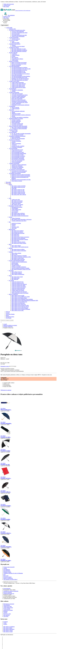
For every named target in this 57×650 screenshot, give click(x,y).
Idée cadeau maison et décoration (19, 250)
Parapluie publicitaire (16, 121)
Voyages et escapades (16, 141)
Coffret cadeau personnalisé (18, 82)
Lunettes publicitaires (16, 103)
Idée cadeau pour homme (17, 200)
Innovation (11, 270)
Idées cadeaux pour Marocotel (18, 303)
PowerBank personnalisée (15, 173)
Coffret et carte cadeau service (18, 86)
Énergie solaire (15, 263)
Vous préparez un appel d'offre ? (10, 579)
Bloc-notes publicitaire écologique (19, 51)
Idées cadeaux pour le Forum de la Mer (20, 305)
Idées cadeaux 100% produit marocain (20, 246)
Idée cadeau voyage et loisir (18, 258)
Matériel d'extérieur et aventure (16, 118)
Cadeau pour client (16, 199)
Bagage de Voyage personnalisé (19, 172)
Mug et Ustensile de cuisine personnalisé (18, 126)
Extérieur (11, 251)
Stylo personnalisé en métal (17, 154)
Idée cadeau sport (15, 235)
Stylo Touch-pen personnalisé (18, 159)
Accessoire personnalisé (17, 168)
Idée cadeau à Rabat (7, 627)
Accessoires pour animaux (17, 58)
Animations (14, 144)
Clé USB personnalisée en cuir (18, 71)
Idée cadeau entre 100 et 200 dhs (19, 194)
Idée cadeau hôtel (15, 240)
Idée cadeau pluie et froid (17, 276)
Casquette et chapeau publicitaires (19, 164)
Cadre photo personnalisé (17, 93)
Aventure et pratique (16, 119)
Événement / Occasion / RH (15, 205)
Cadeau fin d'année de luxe (17, 281)
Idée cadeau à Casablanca (9, 626)
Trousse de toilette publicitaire (18, 97)
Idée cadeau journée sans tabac (18, 214)
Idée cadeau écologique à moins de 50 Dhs (21, 269)
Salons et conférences (8, 578)
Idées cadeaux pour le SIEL (18, 310)
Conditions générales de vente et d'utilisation (13, 573)
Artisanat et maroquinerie (14, 43)
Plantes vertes (15, 131)
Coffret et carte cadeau (14, 81)
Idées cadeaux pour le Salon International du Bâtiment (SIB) (25, 300)
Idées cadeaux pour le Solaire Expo (19, 301)
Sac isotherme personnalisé (17, 134)
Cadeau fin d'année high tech (18, 289)
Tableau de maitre (15, 42)
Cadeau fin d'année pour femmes (19, 286)
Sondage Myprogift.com (8, 593)
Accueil (5, 324)
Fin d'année (11, 280)
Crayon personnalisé (16, 162)
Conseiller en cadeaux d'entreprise (10, 591)
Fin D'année (8, 317)
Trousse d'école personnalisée (18, 36)
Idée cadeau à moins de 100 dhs (19, 185)
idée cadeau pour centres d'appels (19, 243)
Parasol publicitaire (16, 122)
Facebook (5, 621)
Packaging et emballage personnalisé (17, 136)
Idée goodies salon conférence (18, 213)
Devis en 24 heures (7, 592)
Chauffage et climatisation (17, 90)
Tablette (13, 112)
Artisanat (14, 45)
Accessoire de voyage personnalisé (17, 169)
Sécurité (13, 116)
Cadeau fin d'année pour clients (18, 285)
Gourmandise (12, 106)
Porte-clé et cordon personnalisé (19, 99)
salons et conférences (13, 294)
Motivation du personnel (17, 207)
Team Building (15, 208)
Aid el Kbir (14, 228)
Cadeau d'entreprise (16, 218)
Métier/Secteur (12, 229)
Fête (10, 222)
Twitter (4, 622)
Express (10, 217)
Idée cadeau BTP (15, 234)
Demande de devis (10, 316)
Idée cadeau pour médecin (17, 232)
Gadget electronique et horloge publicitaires (21, 114)
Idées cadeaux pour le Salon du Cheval (20, 306)
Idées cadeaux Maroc (16, 245)
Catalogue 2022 (12, 28)
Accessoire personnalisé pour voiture (20, 102)
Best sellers (8, 182)
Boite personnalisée (16, 137)
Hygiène (13, 56)
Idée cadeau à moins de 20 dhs (18, 187)
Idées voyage (14, 254)
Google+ (5, 624)
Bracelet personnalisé (16, 65)
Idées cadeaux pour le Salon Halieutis (20, 308)
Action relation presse (16, 209)
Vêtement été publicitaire (17, 166)
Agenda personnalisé (13, 37)
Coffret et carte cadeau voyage (18, 85)
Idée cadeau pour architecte (17, 230)
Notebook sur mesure (14, 47)
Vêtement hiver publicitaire (17, 167)
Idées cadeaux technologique (18, 274)
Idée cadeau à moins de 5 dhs (18, 190)
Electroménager (12, 88)
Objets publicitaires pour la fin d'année (20, 293)
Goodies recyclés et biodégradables (19, 261)
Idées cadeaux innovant (17, 271)
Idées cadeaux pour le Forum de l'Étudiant (21, 309)
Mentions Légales (7, 572)
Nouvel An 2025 (15, 227)
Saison (10, 275)
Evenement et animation (17, 147)
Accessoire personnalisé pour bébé (19, 35)
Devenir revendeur (7, 577)
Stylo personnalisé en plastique (18, 156)
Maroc (10, 244)
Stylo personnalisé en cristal (18, 152)
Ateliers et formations (16, 143)
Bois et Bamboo (15, 264)
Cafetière (14, 91)
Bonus (7, 315)
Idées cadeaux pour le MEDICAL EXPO (21, 296)
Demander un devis (5, 366)
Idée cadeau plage (15, 278)
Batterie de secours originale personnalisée (21, 175)
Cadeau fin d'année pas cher (18, 283)
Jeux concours (15, 212)
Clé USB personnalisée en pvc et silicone (21, 73)
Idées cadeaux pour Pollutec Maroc (19, 298)
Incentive (14, 142)
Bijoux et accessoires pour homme (19, 62)
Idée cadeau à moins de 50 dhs (18, 193)
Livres (13, 41)
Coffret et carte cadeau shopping (19, 83)
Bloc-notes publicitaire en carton (19, 48)
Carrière (5, 568)
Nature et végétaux (13, 129)
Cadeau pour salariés (16, 203)
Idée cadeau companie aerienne (18, 242)
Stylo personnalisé (13, 148)
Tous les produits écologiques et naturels (20, 268)
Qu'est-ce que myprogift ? (9, 567)
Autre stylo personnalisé (17, 161)
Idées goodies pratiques (17, 273)
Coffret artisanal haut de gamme (19, 87)
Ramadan (14, 224)
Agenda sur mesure (16, 38)
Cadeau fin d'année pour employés (19, 284)
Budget (10, 184)
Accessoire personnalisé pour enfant (17, 30)
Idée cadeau (8, 183)
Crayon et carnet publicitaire (18, 31)
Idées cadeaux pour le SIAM (18, 295)
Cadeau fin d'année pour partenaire (19, 291)
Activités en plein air (16, 265)
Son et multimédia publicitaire (18, 111)
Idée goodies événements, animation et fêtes (21, 256)
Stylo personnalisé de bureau (18, 157)
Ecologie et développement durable (16, 260)
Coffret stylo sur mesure (17, 151)
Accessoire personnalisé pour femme (20, 95)
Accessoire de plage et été (17, 123)
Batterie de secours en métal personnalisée (21, 174)
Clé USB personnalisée (14, 66)
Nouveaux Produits (10, 314)
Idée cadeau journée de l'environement (20, 215)
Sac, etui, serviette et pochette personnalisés (21, 133)
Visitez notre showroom (8, 4)
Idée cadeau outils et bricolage (18, 259)
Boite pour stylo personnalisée (18, 138)
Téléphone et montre (16, 113)
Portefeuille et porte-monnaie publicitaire (20, 104)
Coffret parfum (15, 60)
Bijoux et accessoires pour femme (19, 63)
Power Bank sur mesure (17, 180)
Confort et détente (15, 55)
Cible (10, 198)
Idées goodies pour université (18, 233)
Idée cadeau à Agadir (8, 631)
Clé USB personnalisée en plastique (20, 67)
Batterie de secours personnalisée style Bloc (21, 179)
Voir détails (3, 408)
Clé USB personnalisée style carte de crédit (21, 68)
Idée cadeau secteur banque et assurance (20, 237)
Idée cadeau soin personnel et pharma (20, 239)
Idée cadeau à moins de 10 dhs (18, 192)
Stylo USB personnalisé (17, 75)
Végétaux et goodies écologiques (19, 266)
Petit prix (8, 311)
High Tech (11, 109)
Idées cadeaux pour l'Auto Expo (19, 304)
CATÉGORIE (9, 27)
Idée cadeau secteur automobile (18, 238)
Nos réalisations (6, 570)
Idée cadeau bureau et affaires (18, 249)
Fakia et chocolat (15, 107)
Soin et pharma (15, 57)
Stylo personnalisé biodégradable (19, 153)
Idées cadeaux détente (16, 253)
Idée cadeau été (15, 279)
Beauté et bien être (13, 52)
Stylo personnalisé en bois (17, 149)
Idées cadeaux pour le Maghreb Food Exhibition (22, 299)
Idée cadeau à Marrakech (8, 629)
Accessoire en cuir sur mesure (18, 46)
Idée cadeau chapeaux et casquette (19, 255)
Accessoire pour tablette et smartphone (20, 117)
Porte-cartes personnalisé (17, 98)
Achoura (13, 225)
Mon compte (6, 6)
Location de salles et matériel (18, 146)
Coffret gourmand (15, 108)
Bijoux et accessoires (13, 61)
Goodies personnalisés (14, 92)
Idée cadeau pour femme (17, 202)
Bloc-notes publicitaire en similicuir (19, 50)
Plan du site (5, 575)
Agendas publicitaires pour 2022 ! (19, 220)
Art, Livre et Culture (13, 40)
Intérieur (10, 248)
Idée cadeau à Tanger (8, 630)
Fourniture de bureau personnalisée (19, 101)
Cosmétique (14, 53)
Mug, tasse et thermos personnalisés (19, 127)
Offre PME (14, 188)
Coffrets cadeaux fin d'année (18, 290)
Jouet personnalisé (16, 33)
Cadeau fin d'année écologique (18, 288)
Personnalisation (6, 588)
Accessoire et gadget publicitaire (19, 96)
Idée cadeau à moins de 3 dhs (18, 189)
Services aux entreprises (14, 139)
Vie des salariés (15, 210)
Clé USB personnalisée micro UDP (19, 77)
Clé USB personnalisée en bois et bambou (21, 76)
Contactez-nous (6, 5)
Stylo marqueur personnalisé (18, 158)
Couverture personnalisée (17, 124)
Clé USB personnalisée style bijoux (19, 70)
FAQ (4, 574)
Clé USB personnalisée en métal (19, 72)
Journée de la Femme (16, 223)
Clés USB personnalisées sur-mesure (20, 80)
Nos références (6, 569)
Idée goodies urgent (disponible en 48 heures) (21, 219)
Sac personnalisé (13, 132)
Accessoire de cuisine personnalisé (19, 128)
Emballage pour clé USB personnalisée (20, 78)
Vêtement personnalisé (14, 163)
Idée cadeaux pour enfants (17, 204)
